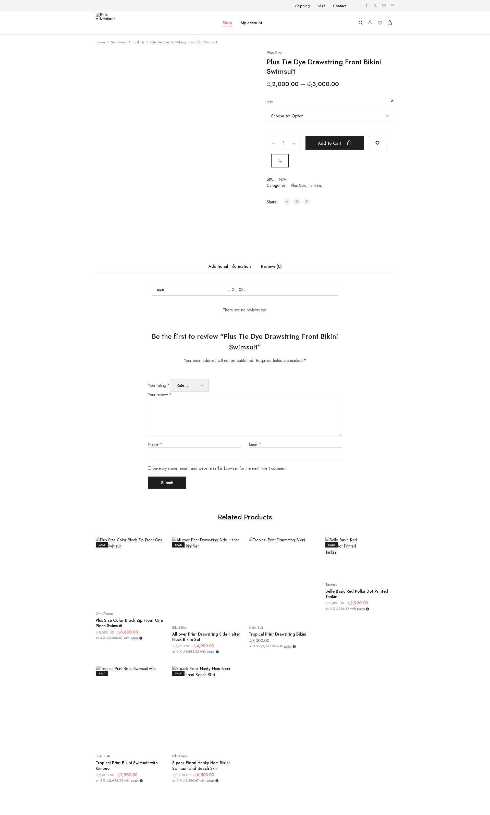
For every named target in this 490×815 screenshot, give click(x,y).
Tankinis (138, 42)
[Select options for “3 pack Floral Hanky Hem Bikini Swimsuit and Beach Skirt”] (194, 741)
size (270, 102)
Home (100, 42)
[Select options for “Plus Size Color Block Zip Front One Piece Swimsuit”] (117, 598)
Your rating (159, 385)
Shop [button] (227, 23)
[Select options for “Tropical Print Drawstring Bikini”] (270, 612)
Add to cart (330, 143)
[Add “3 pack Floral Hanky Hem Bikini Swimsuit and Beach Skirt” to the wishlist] (219, 741)
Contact (339, 6)
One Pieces (104, 613)
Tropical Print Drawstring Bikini (277, 634)
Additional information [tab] (230, 266)
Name (155, 444)
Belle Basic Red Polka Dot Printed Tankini (356, 594)
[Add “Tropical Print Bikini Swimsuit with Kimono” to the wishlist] (143, 741)
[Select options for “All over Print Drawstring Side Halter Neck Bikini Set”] (194, 612)
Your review (160, 395)
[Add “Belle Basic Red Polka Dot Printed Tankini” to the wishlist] (373, 569)
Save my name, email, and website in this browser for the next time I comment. (220, 468)
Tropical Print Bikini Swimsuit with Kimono (127, 765)
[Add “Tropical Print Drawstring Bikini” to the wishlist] (296, 612)
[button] (280, 161)
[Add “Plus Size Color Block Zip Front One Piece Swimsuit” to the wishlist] (143, 598)
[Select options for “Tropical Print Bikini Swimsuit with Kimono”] (117, 741)
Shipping (302, 6)
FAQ (321, 6)
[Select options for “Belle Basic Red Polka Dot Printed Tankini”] (347, 569)
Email (255, 444)
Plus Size (275, 53)
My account (251, 23)
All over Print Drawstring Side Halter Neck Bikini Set (206, 636)
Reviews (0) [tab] (271, 266)
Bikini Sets (179, 627)
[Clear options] (392, 101)
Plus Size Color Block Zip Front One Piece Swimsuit (129, 623)
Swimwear (119, 42)
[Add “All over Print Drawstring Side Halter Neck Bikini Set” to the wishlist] (219, 612)
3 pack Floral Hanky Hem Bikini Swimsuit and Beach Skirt (201, 765)
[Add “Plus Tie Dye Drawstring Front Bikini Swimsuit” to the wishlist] (377, 142)
